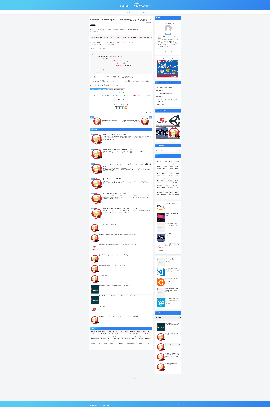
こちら (170, 46)
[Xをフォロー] (116, 107)
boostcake (111, 89)
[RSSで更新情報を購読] (126, 107)
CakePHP (100, 89)
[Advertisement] (135, 389)
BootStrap (93, 89)
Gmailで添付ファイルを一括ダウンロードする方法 (168, 100)
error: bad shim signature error (165, 93)
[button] (121, 99)
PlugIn (105, 89)
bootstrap (117, 89)
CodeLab (168, 34)
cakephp (122, 89)
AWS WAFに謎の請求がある (165, 87)
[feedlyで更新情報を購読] (122, 107)
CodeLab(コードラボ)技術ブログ (167, 82)
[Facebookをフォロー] (119, 107)
